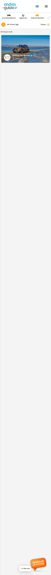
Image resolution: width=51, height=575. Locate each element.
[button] (46, 6)
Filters (43, 24)
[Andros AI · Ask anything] (39, 564)
